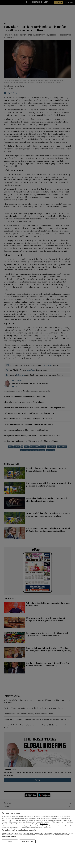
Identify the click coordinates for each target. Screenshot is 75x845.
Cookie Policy (44, 824)
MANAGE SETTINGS (27, 841)
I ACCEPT (9, 841)
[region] (37, 827)
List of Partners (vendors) (9, 836)
